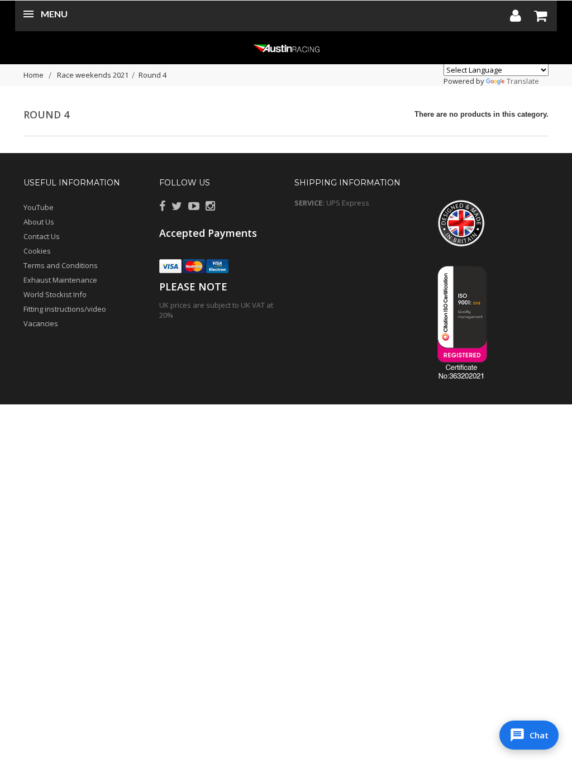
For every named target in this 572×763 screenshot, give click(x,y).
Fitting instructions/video (64, 309)
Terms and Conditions (60, 265)
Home (33, 75)
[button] (529, 735)
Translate (523, 81)
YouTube (38, 207)
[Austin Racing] (286, 47)
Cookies (37, 251)
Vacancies (40, 323)
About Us (38, 222)
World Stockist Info (55, 294)
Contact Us (41, 236)
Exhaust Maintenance (60, 280)
